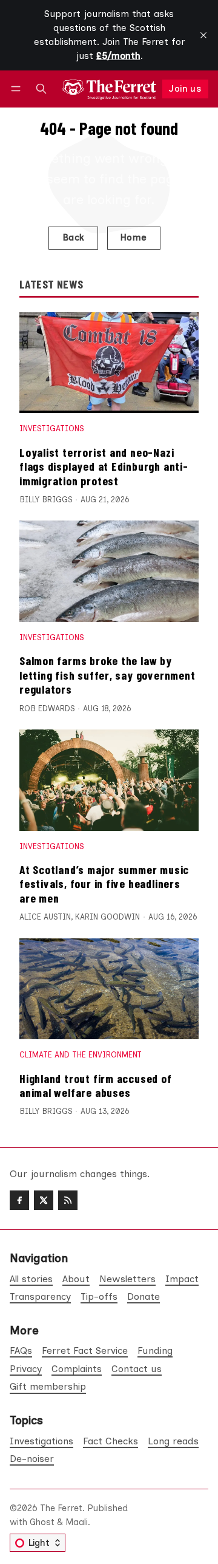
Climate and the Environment (80, 1054)
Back (73, 237)
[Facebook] (19, 1200)
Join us (185, 88)
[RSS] (68, 1200)
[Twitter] (43, 1200)
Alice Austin (45, 916)
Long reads (173, 1441)
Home (134, 237)
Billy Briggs (45, 499)
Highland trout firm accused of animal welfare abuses (95, 1085)
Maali (76, 1522)
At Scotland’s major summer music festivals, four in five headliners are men (104, 883)
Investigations (51, 428)
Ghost (42, 1522)
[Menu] (18, 89)
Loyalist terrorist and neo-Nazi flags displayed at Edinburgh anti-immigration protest (103, 466)
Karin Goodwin (107, 916)
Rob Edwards (46, 708)
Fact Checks (110, 1441)
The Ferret (61, 1508)
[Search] (41, 89)
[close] (203, 35)
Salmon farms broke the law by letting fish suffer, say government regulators (107, 674)
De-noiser (32, 1458)
